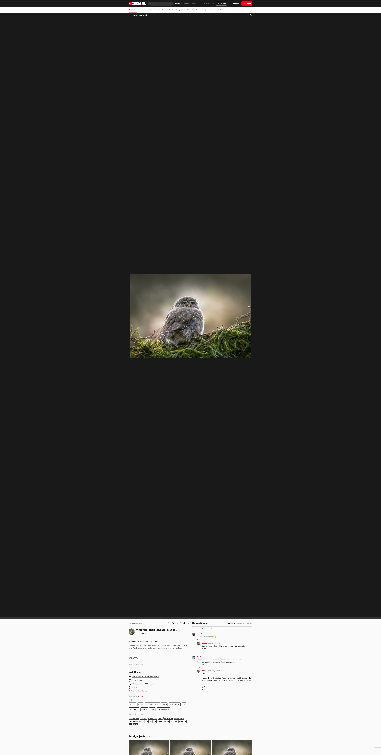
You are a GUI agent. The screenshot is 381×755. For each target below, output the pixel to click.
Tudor (177, 742)
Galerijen (204, 10)
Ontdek (178, 3)
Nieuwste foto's (167, 10)
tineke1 (135, 742)
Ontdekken (133, 10)
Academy (206, 3)
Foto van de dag (193, 10)
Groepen (213, 10)
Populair (157, 10)
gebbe (143, 633)
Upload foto (221, 3)
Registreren (247, 3)
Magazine (196, 3)
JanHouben (201, 657)
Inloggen (236, 3)
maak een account (206, 629)
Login (195, 629)
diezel (199, 634)
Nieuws (187, 3)
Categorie (136, 696)
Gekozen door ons (145, 10)
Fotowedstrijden (224, 10)
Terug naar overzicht (140, 15)
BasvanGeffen (222, 742)
